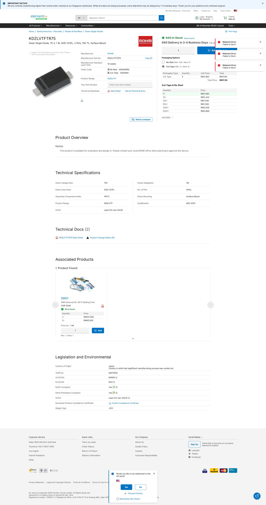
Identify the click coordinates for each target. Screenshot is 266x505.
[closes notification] (262, 3)
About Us (139, 442)
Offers (195, 11)
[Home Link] (39, 17)
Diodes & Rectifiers (73, 31)
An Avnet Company (37, 493)
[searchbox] (123, 18)
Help (215, 11)
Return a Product (89, 451)
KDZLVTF (112, 78)
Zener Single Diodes (94, 31)
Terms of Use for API (101, 482)
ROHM (110, 53)
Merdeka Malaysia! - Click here (177, 11)
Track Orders (225, 11)
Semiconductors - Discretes (49, 31)
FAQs (31, 460)
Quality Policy (141, 446)
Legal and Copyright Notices (58, 482)
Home (31, 31)
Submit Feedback (37, 455)
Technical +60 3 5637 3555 (41, 446)
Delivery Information (91, 455)
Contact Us (205, 11)
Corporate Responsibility (146, 455)
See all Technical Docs (135, 91)
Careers (138, 451)
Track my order (89, 442)
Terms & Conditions (81, 482)
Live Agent (34, 451)
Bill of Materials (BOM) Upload (210, 25)
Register (209, 17)
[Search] (161, 18)
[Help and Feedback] (257, 496)
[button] (35, 25)
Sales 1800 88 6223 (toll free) (42, 442)
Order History (88, 446)
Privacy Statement (36, 482)
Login (202, 17)
